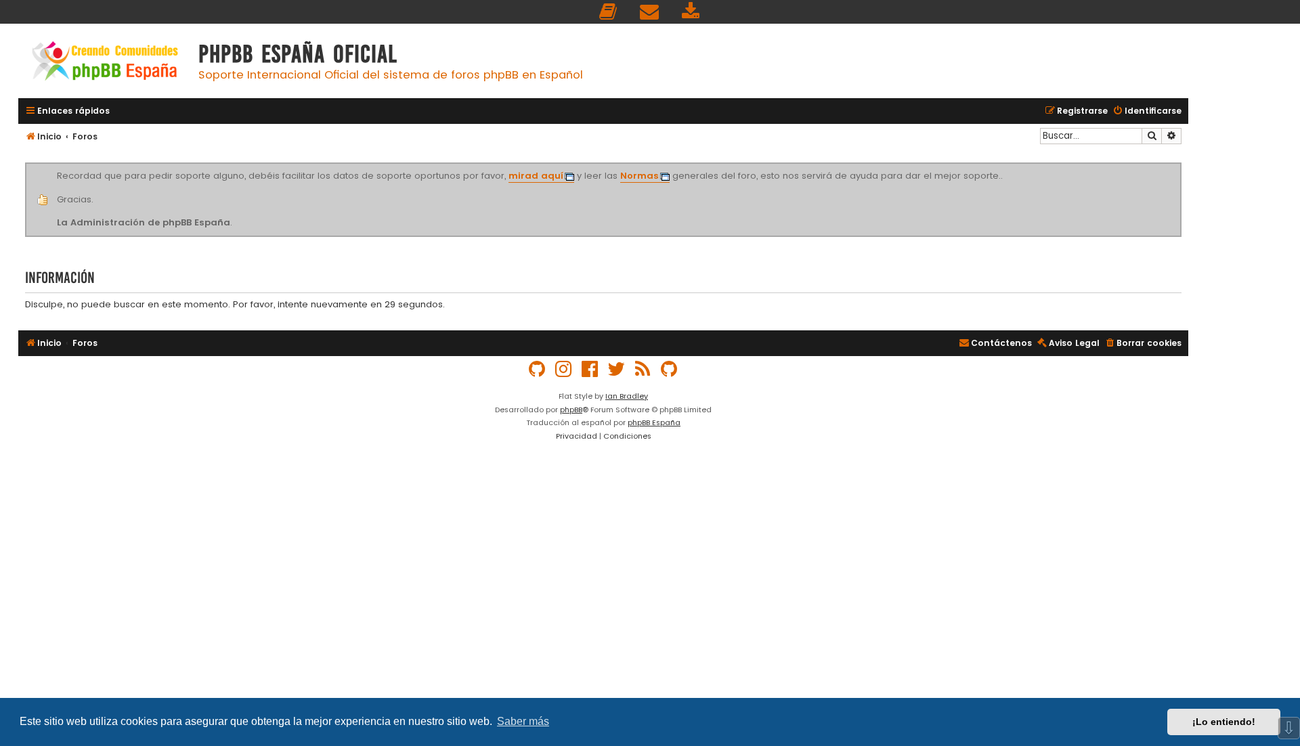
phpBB (571, 409)
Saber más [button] (523, 721)
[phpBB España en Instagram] (564, 369)
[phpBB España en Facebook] (590, 369)
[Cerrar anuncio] (1179, 165)
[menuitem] (608, 12)
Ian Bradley (626, 396)
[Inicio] (105, 62)
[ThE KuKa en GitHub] (669, 369)
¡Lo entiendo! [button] (1223, 721)
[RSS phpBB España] (643, 369)
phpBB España (654, 422)
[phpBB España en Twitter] (617, 369)
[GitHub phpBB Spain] (537, 369)
